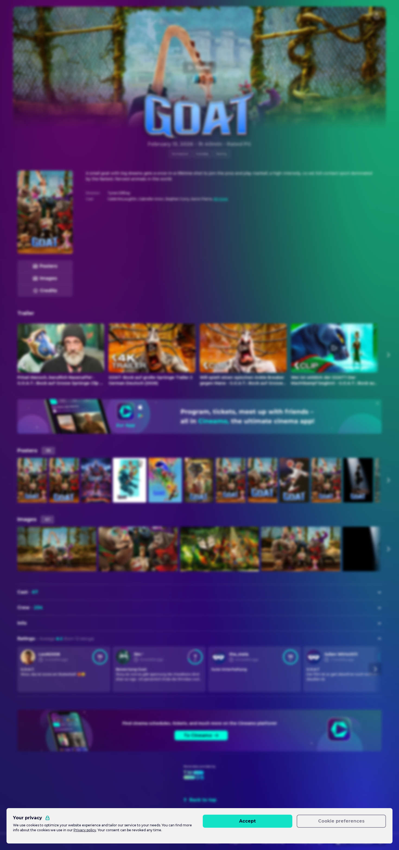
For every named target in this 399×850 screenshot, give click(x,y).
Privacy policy (85, 830)
